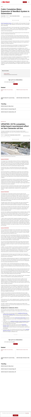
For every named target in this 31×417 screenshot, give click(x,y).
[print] (29, 20)
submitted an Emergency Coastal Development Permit (19, 321)
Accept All (15, 415)
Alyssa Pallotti (6, 73)
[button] (1, 2)
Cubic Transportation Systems (6, 23)
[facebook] (12, 20)
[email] (18, 20)
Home (2, 6)
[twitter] (15, 20)
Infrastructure (3, 121)
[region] (15, 414)
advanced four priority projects (20, 317)
